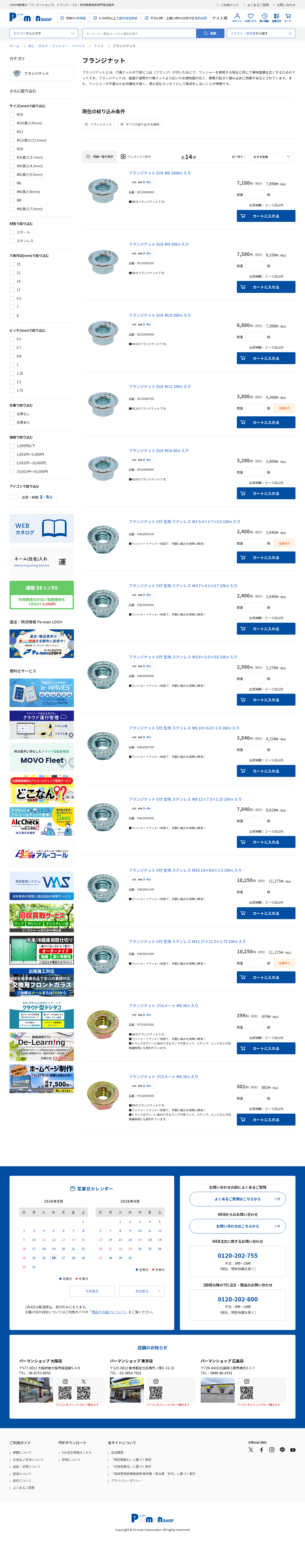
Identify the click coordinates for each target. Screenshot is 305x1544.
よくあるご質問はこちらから (237, 1198)
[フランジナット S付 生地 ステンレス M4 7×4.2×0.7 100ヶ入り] (103, 604)
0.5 (19, 338)
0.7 (19, 347)
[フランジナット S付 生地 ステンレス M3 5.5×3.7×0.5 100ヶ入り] (103, 540)
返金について (22, 1473)
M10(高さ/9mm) (29, 123)
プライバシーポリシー (126, 1480)
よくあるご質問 (258, 4)
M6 (19, 183)
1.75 (20, 390)
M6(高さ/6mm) (28, 191)
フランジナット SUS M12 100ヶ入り (160, 386)
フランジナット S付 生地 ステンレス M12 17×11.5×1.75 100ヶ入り (187, 941)
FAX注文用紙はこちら (77, 1452)
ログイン (237, 21)
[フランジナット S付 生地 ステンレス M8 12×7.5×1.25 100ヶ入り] (103, 817)
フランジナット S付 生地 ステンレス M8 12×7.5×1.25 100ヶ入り (185, 799)
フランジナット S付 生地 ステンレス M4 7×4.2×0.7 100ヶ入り (183, 585)
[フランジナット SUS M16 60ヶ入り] (103, 468)
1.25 (20, 373)
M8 (19, 200)
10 (18, 264)
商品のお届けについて (108, 1312)
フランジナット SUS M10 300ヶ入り (160, 315)
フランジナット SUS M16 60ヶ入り (159, 450)
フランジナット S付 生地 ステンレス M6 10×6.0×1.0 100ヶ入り (184, 728)
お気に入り (251, 21)
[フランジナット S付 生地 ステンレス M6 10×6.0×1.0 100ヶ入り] (103, 746)
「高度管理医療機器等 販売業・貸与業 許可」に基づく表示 (153, 1473)
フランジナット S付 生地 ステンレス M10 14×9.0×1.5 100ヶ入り (185, 870)
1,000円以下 (26, 445)
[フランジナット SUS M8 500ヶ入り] (103, 262)
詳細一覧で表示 (103, 156)
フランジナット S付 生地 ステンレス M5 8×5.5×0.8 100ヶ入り (183, 657)
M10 (20, 114)
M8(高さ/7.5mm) (30, 208)
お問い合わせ (286, 4)
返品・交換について (27, 1466)
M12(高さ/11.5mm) (31, 140)
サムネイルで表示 (139, 156)
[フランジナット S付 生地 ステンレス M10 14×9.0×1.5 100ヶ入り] (103, 888)
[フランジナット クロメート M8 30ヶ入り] (103, 1095)
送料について (22, 1480)
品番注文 (276, 21)
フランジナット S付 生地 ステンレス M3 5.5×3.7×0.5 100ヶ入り (185, 521)
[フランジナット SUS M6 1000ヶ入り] (103, 191)
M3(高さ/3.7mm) (30, 157)
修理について (71, 1459)
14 (18, 281)
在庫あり (23, 422)
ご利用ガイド (229, 4)
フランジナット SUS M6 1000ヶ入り (160, 173)
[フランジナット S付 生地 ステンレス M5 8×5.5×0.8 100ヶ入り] (103, 675)
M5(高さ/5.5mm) (30, 174)
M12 (20, 131)
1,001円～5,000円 (30, 454)
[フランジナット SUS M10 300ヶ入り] (103, 333)
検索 (213, 33)
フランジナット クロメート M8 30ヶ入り (163, 1076)
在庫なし (23, 413)
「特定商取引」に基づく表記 (131, 1459)
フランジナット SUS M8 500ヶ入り (159, 244)
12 (18, 272)
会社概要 (117, 1452)
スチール (23, 232)
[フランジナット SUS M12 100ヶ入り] (103, 404)
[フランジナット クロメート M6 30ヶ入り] (103, 1024)
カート (287, 21)
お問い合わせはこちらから (237, 1225)
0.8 (19, 356)
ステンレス (25, 240)
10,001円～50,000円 (32, 471)
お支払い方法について (28, 1459)
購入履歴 (264, 21)
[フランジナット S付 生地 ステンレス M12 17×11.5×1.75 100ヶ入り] (103, 959)
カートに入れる (266, 216)
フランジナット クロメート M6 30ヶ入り (163, 1005)
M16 (20, 148)
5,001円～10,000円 (31, 462)
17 (18, 289)
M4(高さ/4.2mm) (30, 165)
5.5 (19, 298)
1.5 (19, 381)
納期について (22, 1452)
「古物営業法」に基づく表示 (131, 1466)
